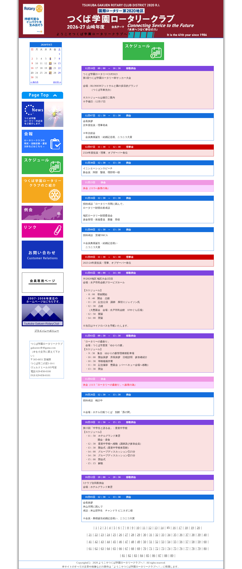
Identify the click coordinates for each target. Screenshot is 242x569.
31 (150, 534)
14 (162, 527)
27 (126, 534)
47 (126, 541)
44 (108, 541)
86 (153, 555)
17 (180, 527)
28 (132, 534)
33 (162, 534)
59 (199, 541)
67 (126, 548)
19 (192, 527)
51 (150, 541)
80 (205, 548)
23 (102, 534)
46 (120, 541)
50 (144, 541)
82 (129, 555)
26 (120, 534)
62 (96, 548)
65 (114, 548)
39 (199, 534)
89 (171, 555)
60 (205, 541)
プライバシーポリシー (46, 330)
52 (156, 541)
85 (147, 555)
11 (143, 527)
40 (205, 534)
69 (138, 548)
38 (193, 534)
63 (102, 548)
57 (186, 541)
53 (162, 541)
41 (90, 541)
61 (90, 548)
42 (96, 541)
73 (162, 548)
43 (102, 541)
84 (141, 555)
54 (168, 541)
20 (198, 527)
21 (90, 534)
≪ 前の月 (34, 82)
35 (174, 534)
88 (165, 555)
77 (186, 548)
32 (156, 534)
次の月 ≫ (57, 82)
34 (168, 534)
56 (180, 541)
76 (180, 548)
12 (149, 527)
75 (174, 548)
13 (155, 527)
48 (132, 541)
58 (193, 541)
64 (108, 548)
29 (138, 534)
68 (132, 548)
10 (137, 527)
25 (114, 534)
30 (144, 534)
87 (159, 555)
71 (150, 548)
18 (186, 527)
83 (135, 555)
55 (174, 541)
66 (120, 548)
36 (180, 534)
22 (96, 534)
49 (138, 541)
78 (193, 548)
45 (114, 541)
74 (168, 548)
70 (144, 548)
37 (186, 534)
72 (156, 548)
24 (108, 534)
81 (123, 555)
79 (199, 548)
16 (174, 527)
